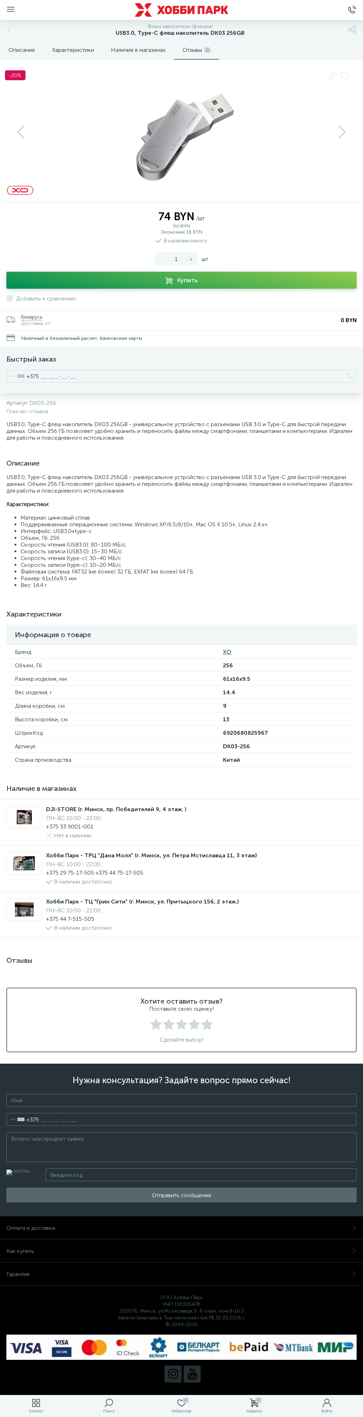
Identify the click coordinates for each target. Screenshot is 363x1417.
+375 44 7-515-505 (70, 919)
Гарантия (17, 1274)
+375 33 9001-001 (69, 826)
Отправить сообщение (181, 1195)
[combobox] (23, 376)
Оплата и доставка (30, 1228)
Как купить (20, 1251)
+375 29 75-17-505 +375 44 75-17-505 (94, 872)
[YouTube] (192, 1374)
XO (227, 651)
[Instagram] (173, 1374)
